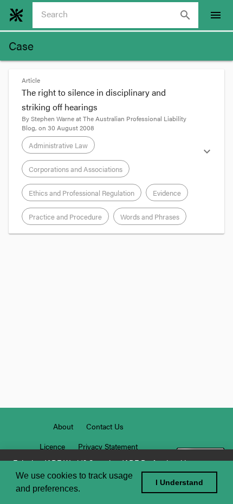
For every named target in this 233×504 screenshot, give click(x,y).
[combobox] (119, 15)
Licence (52, 446)
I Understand (179, 482)
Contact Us (105, 426)
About (63, 426)
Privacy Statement (108, 446)
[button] (116, 151)
